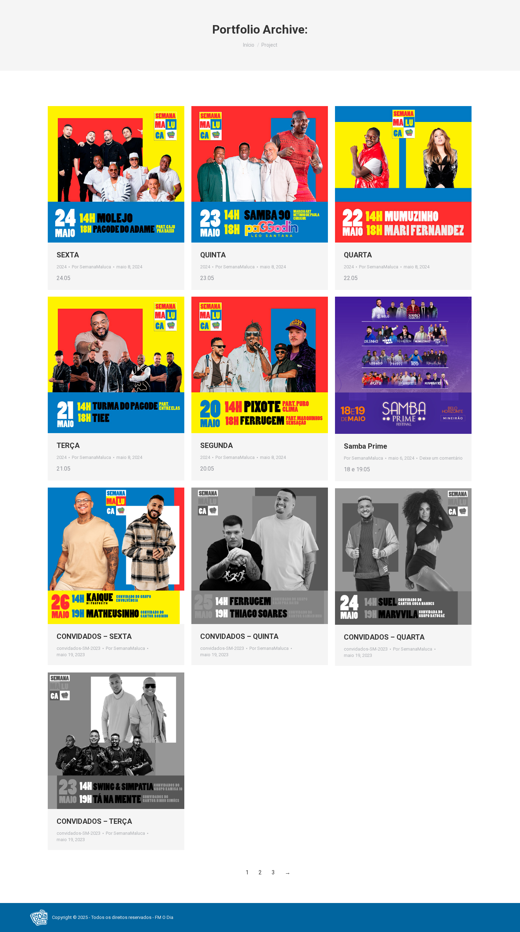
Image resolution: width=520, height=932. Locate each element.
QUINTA (213, 255)
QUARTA (358, 255)
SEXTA (68, 255)
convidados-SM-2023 (78, 648)
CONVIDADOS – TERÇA (94, 821)
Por (91, 266)
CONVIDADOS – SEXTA (94, 636)
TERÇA (68, 445)
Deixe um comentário (441, 458)
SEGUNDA (216, 445)
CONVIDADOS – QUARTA (384, 637)
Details (125, 174)
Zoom (106, 174)
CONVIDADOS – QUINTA (239, 636)
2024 (62, 266)
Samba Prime (365, 446)
